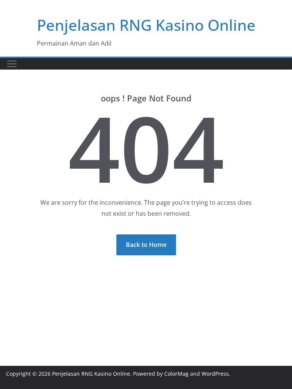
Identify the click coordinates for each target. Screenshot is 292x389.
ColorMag (176, 373)
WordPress (215, 373)
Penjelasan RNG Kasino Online (146, 24)
